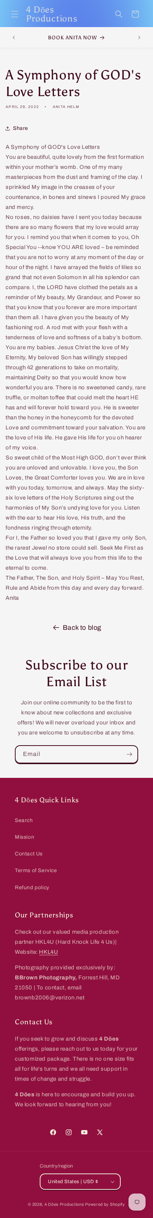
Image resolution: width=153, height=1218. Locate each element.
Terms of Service (36, 870)
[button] (15, 14)
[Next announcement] (139, 37)
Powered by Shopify (105, 1204)
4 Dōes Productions (64, 1204)
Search (24, 820)
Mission (24, 837)
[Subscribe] (129, 754)
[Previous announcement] (14, 37)
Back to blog (82, 627)
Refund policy (32, 887)
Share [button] (20, 128)
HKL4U (48, 952)
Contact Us (29, 854)
